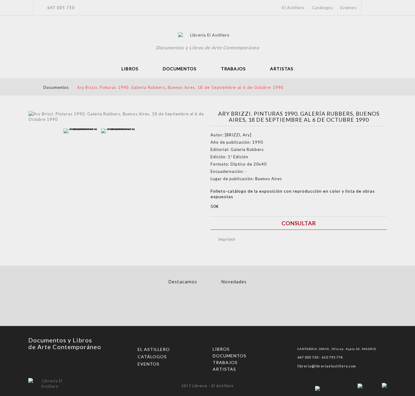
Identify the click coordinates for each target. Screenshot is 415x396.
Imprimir (227, 239)
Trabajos (233, 68)
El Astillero (154, 349)
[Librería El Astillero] (207, 36)
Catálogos (322, 7)
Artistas (281, 68)
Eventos (348, 7)
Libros (130, 68)
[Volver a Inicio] (30, 87)
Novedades (234, 282)
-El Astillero (292, 7)
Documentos (180, 68)
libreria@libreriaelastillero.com (326, 366)
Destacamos (182, 282)
